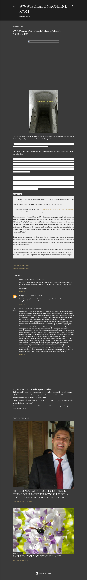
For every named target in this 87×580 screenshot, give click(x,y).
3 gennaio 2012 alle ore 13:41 (33, 296)
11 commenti (24, 560)
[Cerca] (73, 6)
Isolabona (22, 268)
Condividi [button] (16, 265)
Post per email (24, 265)
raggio (21, 296)
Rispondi (22, 291)
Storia (27, 268)
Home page (25, 16)
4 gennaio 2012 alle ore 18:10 (34, 308)
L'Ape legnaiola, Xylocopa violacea (37, 556)
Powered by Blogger (45, 573)
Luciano (22, 308)
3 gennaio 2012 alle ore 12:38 (35, 279)
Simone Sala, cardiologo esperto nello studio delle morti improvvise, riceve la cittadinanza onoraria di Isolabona (41, 494)
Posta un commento (26, 501)
